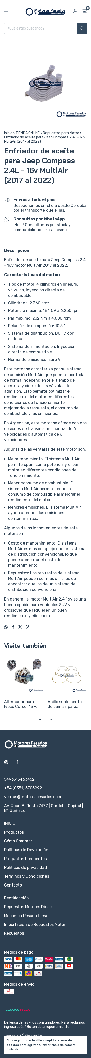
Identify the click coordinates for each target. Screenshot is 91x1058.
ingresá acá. (14, 1027)
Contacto (13, 885)
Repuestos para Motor (61, 133)
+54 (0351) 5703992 (23, 788)
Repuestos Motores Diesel (28, 906)
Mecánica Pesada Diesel (26, 915)
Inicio (8, 133)
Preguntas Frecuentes (25, 858)
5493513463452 (19, 779)
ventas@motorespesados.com (32, 796)
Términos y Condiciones (26, 876)
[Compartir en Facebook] (13, 627)
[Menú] (6, 11)
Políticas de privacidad (25, 867)
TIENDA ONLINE (28, 133)
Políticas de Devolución (26, 849)
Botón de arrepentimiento (48, 1027)
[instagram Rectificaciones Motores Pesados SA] (6, 762)
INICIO (9, 823)
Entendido (14, 1049)
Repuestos (14, 933)
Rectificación (16, 898)
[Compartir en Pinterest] (27, 627)
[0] (84, 11)
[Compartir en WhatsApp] (6, 627)
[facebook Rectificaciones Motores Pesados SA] (17, 762)
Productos (14, 832)
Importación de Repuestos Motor (34, 924)
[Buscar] (82, 28)
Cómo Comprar (18, 841)
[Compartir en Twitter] (20, 627)
